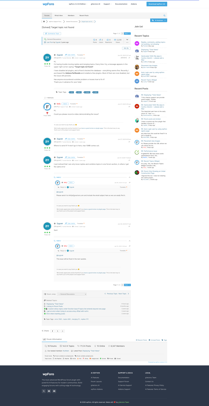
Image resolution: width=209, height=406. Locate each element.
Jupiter (145, 125)
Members (71, 15)
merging (87, 92)
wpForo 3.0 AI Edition (77, 4)
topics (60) (67, 319)
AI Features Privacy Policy (154, 385)
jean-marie (146, 67)
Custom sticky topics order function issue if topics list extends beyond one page (76, 309)
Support (107, 4)
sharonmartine (147, 115)
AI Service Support (125, 385)
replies (95, 92)
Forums (46, 15)
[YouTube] (49, 391)
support (145, 51)
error (72, 92)
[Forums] (44, 21)
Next (126, 33)
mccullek (146, 179)
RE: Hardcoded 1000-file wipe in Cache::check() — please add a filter (152, 107)
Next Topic (123, 294)
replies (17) (84, 319)
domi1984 (146, 76)
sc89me (145, 62)
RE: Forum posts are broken (151, 119)
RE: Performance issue (149, 151)
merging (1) (76, 319)
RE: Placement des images (150, 141)
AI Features (95, 377)
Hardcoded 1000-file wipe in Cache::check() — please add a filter (152, 58)
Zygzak (58, 42)
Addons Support (124, 389)
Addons (134, 4)
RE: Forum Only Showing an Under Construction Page (153, 172)
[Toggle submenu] (86, 4)
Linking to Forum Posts (54, 306)
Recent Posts (84, 15)
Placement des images (149, 65)
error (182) (58, 319)
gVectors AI (95, 4)
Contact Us (149, 381)
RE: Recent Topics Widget (150, 161)
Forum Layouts (96, 381)
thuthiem (66, 351)
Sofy (59, 104)
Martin (145, 157)
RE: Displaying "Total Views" (151, 95)
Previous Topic (111, 294)
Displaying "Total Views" (55, 304)
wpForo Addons (97, 389)
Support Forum (123, 381)
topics (79, 92)
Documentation (121, 4)
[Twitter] (44, 391)
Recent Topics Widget (149, 80)
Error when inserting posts (55, 314)
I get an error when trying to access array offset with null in (67, 311)
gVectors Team (150, 377)
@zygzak (59, 192)
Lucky (145, 82)
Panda (145, 46)
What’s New (59, 15)
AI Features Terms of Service (155, 389)
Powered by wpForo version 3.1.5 (157, 362)
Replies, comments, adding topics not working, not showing (153, 43)
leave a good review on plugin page (92, 128)
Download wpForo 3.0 (157, 4)
